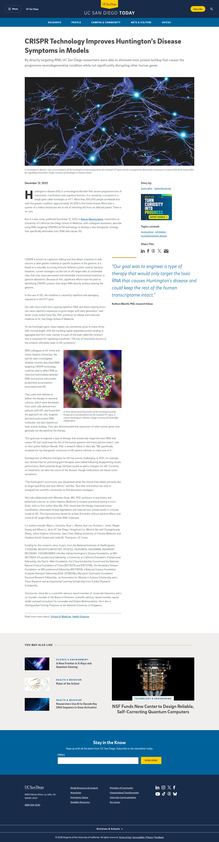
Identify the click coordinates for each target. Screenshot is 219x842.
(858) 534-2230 (32, 804)
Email (61, 754)
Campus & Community (106, 22)
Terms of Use (125, 837)
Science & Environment (72, 659)
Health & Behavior (69, 679)
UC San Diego (32, 9)
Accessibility (139, 837)
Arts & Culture (141, 22)
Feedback (159, 837)
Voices (166, 22)
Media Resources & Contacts (84, 787)
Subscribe (197, 9)
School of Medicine (61, 616)
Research (54, 22)
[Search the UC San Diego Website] (211, 9)
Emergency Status (79, 797)
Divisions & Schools (109, 828)
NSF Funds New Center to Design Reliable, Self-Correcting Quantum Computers (153, 708)
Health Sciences (80, 616)
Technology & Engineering (153, 698)
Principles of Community (121, 787)
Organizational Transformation (124, 792)
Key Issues (115, 802)
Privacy (149, 837)
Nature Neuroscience (92, 219)
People (76, 22)
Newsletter (75, 792)
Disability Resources (80, 802)
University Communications (123, 797)
